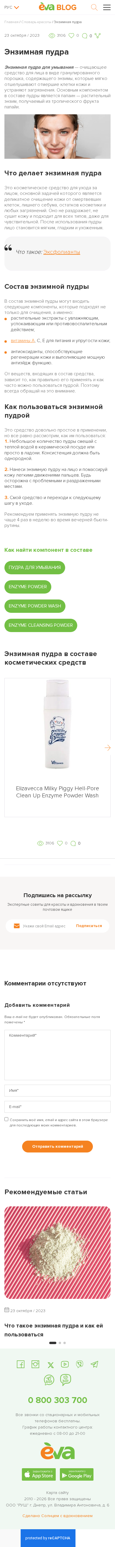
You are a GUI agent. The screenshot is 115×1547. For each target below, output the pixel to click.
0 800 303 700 (57, 1400)
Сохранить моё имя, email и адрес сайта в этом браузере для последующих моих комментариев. (59, 1123)
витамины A (22, 341)
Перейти (57, 810)
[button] (107, 747)
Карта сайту (57, 1492)
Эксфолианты (61, 252)
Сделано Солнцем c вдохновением (57, 1515)
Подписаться (89, 926)
